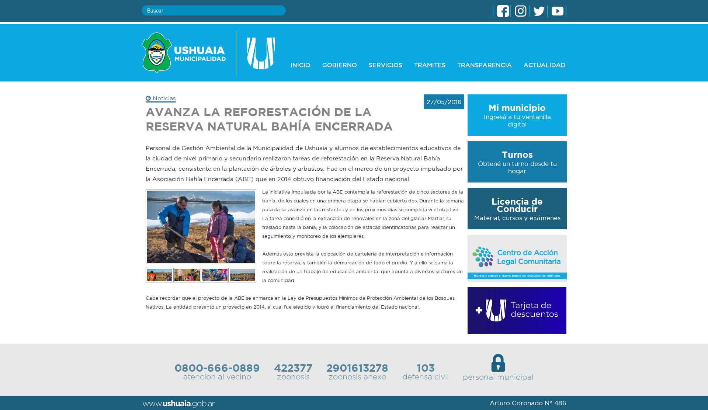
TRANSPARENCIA (484, 65)
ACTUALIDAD (545, 65)
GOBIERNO (339, 65)
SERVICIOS (385, 65)
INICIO (300, 65)
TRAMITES (429, 65)
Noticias (163, 98)
